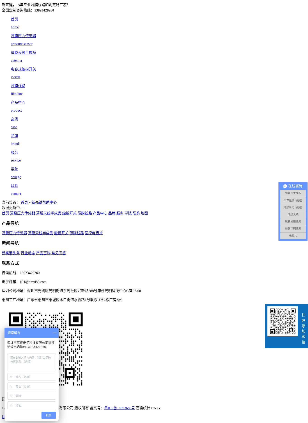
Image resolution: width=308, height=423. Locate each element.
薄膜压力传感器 (22, 213)
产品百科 (43, 253)
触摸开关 (69, 213)
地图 (144, 213)
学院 (128, 213)
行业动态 (28, 253)
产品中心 (100, 213)
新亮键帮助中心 (44, 202)
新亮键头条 (11, 253)
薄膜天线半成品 (48, 213)
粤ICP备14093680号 (119, 408)
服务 (120, 213)
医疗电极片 (94, 233)
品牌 (111, 213)
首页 (24, 202)
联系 (136, 213)
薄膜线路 (85, 213)
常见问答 (58, 253)
